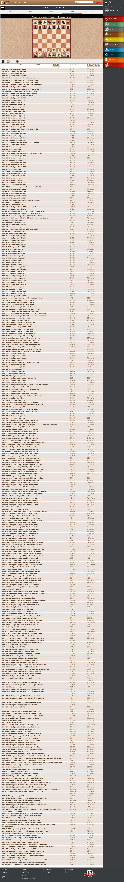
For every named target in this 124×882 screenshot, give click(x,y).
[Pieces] (17, 61)
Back (24, 2)
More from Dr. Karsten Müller (93, 65)
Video (72, 11)
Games (92, 11)
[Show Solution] (3, 61)
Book (10, 11)
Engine (31, 11)
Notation (51, 11)
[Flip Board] (8, 61)
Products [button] (17, 2)
